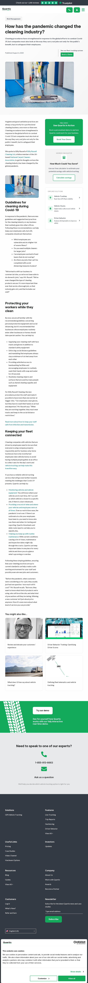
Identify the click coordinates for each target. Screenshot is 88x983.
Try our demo (42, 710)
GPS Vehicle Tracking (13, 815)
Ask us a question (44, 773)
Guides (8, 880)
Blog (7, 875)
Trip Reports (50, 819)
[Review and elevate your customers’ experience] (24, 635)
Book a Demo (67, 54)
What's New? (10, 908)
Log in (7, 904)
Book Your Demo (64, 139)
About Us (49, 875)
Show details (75, 972)
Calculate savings (64, 178)
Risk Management (14, 19)
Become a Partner (52, 889)
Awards (48, 884)
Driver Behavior (51, 829)
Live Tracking (50, 815)
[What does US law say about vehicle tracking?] (24, 673)
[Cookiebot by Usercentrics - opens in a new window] (75, 942)
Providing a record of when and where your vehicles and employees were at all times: (23, 507)
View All (48, 833)
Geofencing (49, 824)
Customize (42, 978)
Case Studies (10, 851)
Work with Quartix (52, 880)
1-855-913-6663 (44, 758)
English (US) (20, 931)
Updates (48, 846)
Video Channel (10, 855)
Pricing (8, 846)
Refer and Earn (11, 913)
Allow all (71, 978)
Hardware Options (12, 860)
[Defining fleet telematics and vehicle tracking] (64, 673)
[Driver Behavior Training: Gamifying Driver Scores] (64, 635)
